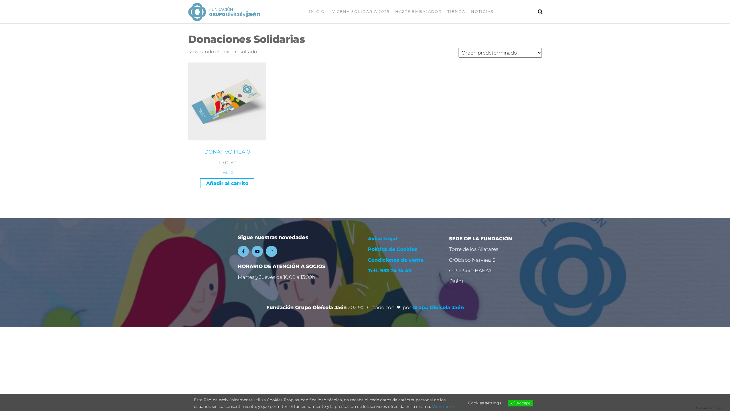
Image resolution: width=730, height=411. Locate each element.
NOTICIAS (482, 11)
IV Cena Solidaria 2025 (360, 11)
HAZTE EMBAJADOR (418, 11)
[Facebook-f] (243, 251)
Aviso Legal (383, 238)
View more (443, 406)
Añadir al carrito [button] (227, 183)
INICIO (317, 11)
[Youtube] (257, 251)
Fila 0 (227, 172)
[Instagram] (271, 251)
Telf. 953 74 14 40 (390, 270)
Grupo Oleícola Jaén (438, 307)
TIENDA (456, 11)
